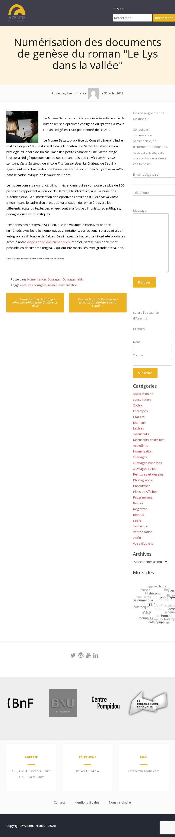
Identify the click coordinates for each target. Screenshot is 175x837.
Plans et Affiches (145, 491)
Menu (120, 9)
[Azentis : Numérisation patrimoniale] (17, 21)
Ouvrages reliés (73, 279)
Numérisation (36, 279)
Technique (140, 526)
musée (53, 285)
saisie (137, 520)
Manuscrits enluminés (149, 440)
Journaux (139, 422)
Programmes (142, 497)
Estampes (140, 411)
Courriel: (139, 355)
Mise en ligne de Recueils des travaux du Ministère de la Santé (97, 302)
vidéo (137, 537)
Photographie (143, 480)
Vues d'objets (143, 543)
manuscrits (141, 434)
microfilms (140, 445)
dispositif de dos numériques (48, 242)
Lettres (138, 428)
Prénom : (139, 329)
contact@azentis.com (143, 771)
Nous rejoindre (120, 802)
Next (158, 704)
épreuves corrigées (33, 285)
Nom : (137, 342)
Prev (9, 704)
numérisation (68, 285)
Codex (137, 405)
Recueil (138, 503)
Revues (138, 514)
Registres (140, 509)
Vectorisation (142, 532)
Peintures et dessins (148, 474)
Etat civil (139, 417)
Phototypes (141, 486)
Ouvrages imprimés (147, 463)
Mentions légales (86, 802)
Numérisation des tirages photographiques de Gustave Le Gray (35, 302)
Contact (59, 802)
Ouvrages (54, 279)
